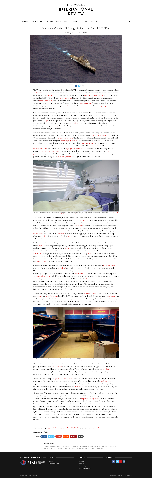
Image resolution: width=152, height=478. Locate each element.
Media (57, 21)
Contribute (94, 21)
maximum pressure (64, 156)
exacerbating (79, 273)
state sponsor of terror (65, 138)
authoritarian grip (91, 279)
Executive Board (54, 463)
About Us (66, 21)
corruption (84, 220)
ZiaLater (88, 360)
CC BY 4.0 (90, 214)
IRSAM (85, 21)
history (55, 126)
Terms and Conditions (84, 468)
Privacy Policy (82, 466)
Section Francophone (37, 21)
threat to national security (51, 151)
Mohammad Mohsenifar (74, 214)
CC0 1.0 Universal (102, 360)
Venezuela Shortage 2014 (79, 360)
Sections (49, 21)
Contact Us (76, 21)
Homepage (25, 21)
